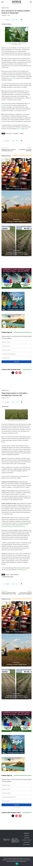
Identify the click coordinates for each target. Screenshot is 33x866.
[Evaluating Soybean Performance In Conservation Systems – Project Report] (16, 240)
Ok (17, 863)
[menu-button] (2, 2)
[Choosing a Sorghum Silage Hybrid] (16, 207)
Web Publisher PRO (6, 839)
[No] (31, 861)
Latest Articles (16, 250)
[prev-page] (2, 259)
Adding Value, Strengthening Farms (16, 188)
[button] (31, 2)
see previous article (11, 78)
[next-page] (5, 259)
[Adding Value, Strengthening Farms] (16, 174)
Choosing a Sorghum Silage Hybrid (17, 221)
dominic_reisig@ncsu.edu (22, 128)
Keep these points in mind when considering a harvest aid (9, 150)
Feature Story (5, 7)
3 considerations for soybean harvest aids (25, 150)
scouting (21, 133)
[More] (21, 19)
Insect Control (9, 133)
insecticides (15, 133)
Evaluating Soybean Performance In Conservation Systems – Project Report (16, 253)
